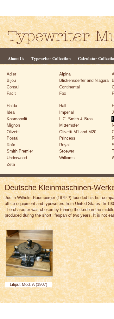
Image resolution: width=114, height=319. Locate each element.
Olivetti (13, 131)
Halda (12, 105)
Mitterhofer (69, 125)
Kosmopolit (17, 119)
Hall (62, 105)
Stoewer (66, 151)
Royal (64, 144)
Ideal (11, 112)
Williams (67, 157)
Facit (11, 93)
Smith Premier (20, 151)
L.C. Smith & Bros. (76, 119)
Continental (69, 87)
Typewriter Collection (51, 58)
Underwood (17, 157)
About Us (16, 58)
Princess (67, 138)
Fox (62, 93)
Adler (11, 74)
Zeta (11, 164)
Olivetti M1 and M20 (77, 131)
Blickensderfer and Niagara (84, 80)
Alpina (65, 74)
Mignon (13, 125)
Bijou (11, 80)
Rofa (11, 144)
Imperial (66, 112)
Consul (13, 87)
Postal (12, 138)
